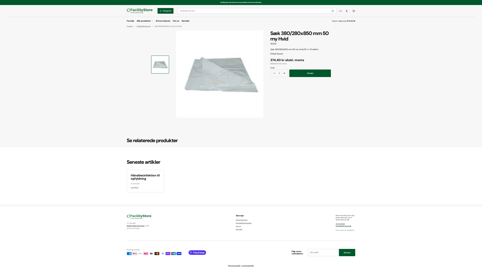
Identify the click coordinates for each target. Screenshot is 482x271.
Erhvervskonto (241, 220)
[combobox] (257, 11)
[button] (346, 11)
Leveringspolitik (248, 266)
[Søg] (333, 11)
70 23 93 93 (340, 224)
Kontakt (239, 229)
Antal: (272, 68)
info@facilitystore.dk (343, 226)
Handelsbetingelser (244, 223)
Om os (238, 226)
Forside (130, 26)
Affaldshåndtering (143, 26)
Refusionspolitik (234, 266)
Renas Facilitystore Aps (135, 226)
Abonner (347, 253)
